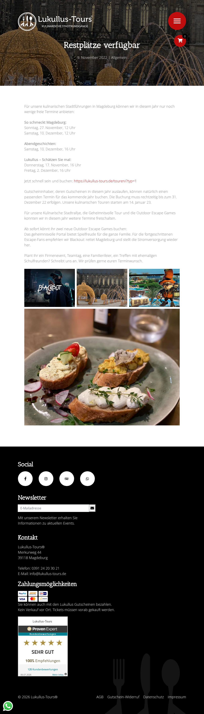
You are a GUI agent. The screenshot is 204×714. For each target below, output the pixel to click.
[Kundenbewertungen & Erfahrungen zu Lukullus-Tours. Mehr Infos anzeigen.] (43, 646)
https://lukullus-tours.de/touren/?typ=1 (105, 180)
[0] (180, 41)
